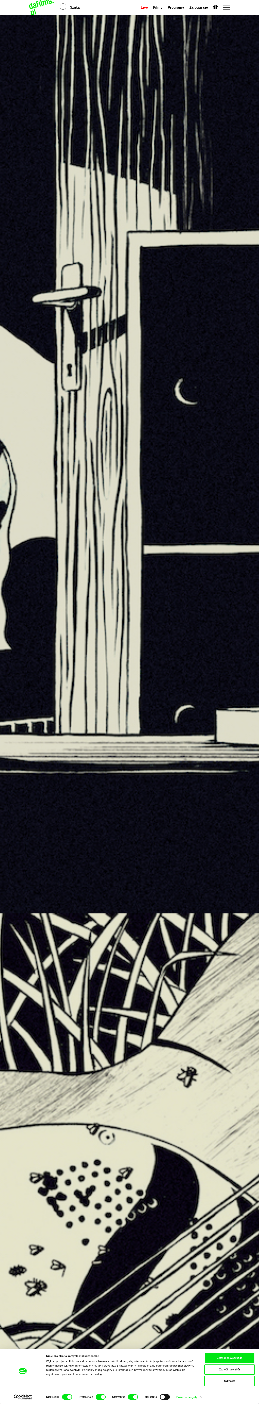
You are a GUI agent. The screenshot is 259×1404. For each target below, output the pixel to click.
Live (144, 7)
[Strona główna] (41, 7)
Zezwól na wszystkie (229, 1357)
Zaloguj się (198, 7)
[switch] (101, 1397)
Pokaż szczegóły (186, 1397)
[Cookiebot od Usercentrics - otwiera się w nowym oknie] (22, 1397)
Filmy (157, 7)
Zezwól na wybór (229, 1369)
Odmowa (229, 1380)
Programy (176, 7)
